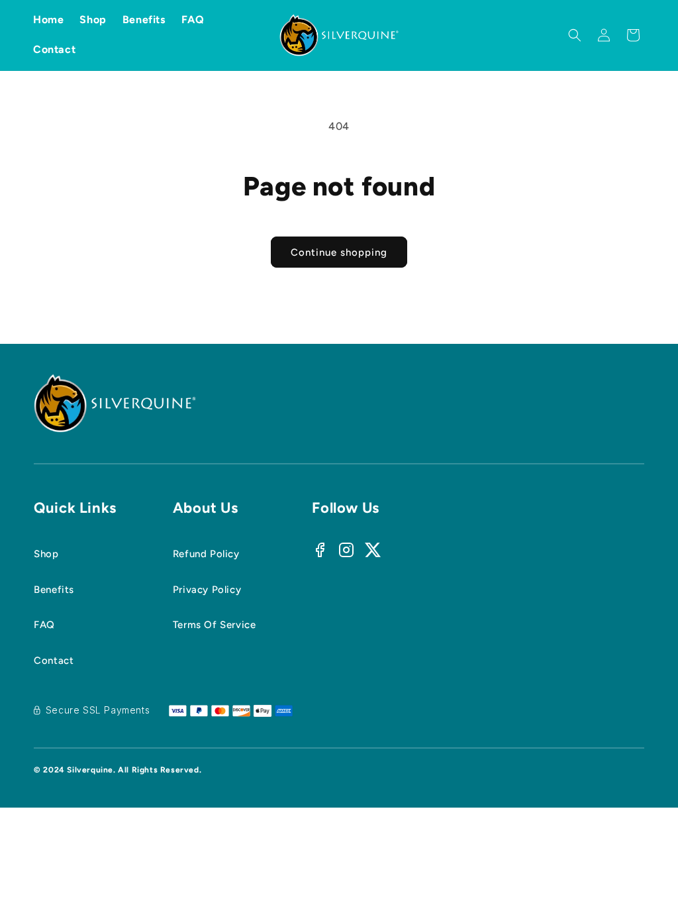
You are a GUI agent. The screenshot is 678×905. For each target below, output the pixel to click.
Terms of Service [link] (214, 625)
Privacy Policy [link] (207, 590)
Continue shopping (339, 252)
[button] (574, 35)
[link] (75, 590)
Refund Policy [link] (206, 554)
